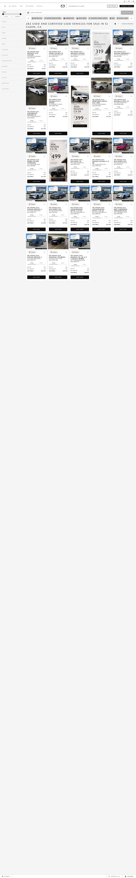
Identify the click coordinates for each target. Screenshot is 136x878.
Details (40, 60)
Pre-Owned (30, 6)
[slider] (3, 14)
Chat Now (36, 73)
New (21, 6)
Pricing (31, 60)
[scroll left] (28, 18)
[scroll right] (131, 18)
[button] (133, 1)
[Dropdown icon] (124, 1)
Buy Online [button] (112, 6)
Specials (39, 6)
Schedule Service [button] (127, 6)
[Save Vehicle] (44, 48)
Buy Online (13, 6)
